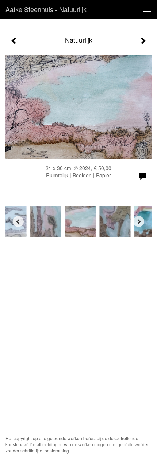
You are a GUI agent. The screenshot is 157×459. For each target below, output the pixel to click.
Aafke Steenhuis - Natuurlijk (46, 9)
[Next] (138, 221)
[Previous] (18, 221)
